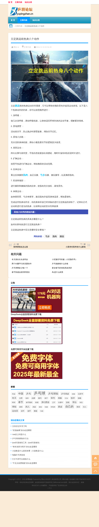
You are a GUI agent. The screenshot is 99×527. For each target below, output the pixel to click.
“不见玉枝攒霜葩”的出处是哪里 (24, 463)
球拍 (14, 406)
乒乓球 (39, 393)
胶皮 (60, 406)
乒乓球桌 (65, 393)
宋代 (53, 397)
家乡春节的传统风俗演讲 (62, 267)
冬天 (14, 397)
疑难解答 (73, 479)
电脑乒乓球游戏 (18, 454)
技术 (73, 398)
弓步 (42, 175)
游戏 (67, 402)
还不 (22, 411)
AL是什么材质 (57, 272)
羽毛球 (53, 407)
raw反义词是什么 (19, 434)
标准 (36, 402)
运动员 (15, 410)
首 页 (10, 2)
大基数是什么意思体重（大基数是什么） (28, 450)
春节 (20, 402)
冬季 (20, 398)
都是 (35, 411)
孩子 (46, 398)
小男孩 (49, 488)
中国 (20, 393)
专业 (13, 394)
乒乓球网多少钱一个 (20, 267)
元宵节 (80, 394)
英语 (78, 407)
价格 (73, 394)
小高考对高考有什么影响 (76, 246)
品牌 (33, 398)
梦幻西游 (45, 402)
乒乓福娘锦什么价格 (60, 263)
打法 (66, 398)
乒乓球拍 (53, 393)
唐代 (40, 398)
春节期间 (29, 402)
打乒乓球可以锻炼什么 (21, 459)
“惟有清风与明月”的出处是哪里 (24, 446)
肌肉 (25, 175)
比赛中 (60, 402)
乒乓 (28, 393)
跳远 (17, 105)
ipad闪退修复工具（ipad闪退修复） (26, 442)
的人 (28, 406)
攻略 (79, 398)
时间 (13, 402)
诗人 (84, 407)
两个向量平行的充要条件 (22, 263)
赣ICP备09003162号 (83, 479)
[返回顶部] (95, 471)
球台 (74, 402)
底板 (60, 398)
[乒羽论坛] (21, 5)
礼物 (46, 407)
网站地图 (65, 479)
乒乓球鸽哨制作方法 (20, 438)
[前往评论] (95, 464)
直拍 (40, 407)
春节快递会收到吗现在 (21, 272)
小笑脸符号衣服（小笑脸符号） (64, 259)
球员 (81, 402)
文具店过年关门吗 (19, 426)
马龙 (41, 411)
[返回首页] (95, 458)
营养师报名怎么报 (20, 246)
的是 (34, 407)
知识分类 (28, 2)
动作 (27, 398)
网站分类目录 (46, 479)
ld (18, 47)
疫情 (20, 407)
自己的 (69, 406)
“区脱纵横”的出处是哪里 (22, 430)
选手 (29, 411)
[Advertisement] (49, 509)
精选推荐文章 (56, 479)
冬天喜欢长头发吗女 (20, 259)
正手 (53, 402)
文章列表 (18, 2)
